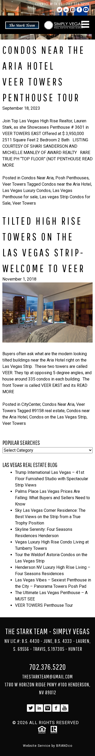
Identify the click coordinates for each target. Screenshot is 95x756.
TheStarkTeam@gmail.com (47, 676)
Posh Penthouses (72, 177)
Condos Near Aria (37, 177)
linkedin (66, 9)
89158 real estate (48, 410)
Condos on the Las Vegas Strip (58, 417)
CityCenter (30, 404)
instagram (72, 9)
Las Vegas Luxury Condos (26, 190)
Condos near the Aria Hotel (66, 184)
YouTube (86, 9)
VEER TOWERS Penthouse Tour (44, 605)
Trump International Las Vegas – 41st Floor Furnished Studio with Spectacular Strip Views (51, 479)
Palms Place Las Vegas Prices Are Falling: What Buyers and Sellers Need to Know (52, 498)
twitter (59, 9)
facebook (79, 9)
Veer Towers (14, 184)
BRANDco (64, 746)
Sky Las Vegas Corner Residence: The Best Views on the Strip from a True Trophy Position (50, 517)
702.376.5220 (77, 4)
